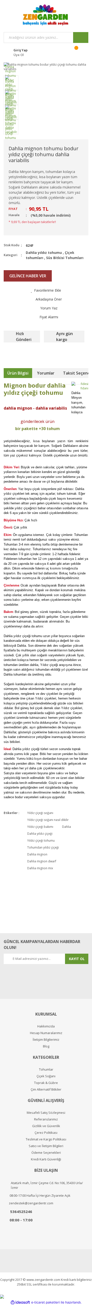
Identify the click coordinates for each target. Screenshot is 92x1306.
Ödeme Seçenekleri (46, 1153)
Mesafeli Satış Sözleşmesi (46, 1113)
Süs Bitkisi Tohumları (64, 257)
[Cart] (79, 52)
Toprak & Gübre (46, 1083)
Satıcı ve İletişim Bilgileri (46, 1146)
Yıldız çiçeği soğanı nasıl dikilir (48, 820)
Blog (46, 1046)
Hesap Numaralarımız (46, 1033)
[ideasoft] (20, 1302)
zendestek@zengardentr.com (31, 1203)
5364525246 (21, 1211)
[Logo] (46, 15)
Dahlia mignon (37, 854)
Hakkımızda (46, 1026)
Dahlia (66, 827)
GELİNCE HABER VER (27, 276)
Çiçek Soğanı (46, 1076)
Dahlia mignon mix (40, 868)
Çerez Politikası (46, 1133)
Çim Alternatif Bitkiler (46, 1089)
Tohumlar (46, 1069)
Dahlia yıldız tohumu (44, 252)
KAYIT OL (77, 958)
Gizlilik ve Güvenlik (46, 1126)
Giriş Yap (20, 50)
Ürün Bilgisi (17, 373)
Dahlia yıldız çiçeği (40, 834)
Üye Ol (18, 55)
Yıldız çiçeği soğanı (40, 813)
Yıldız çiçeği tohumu (41, 840)
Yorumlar (45, 373)
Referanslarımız (46, 1119)
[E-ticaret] (45, 1302)
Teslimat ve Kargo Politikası (46, 1139)
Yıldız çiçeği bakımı (40, 827)
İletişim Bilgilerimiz (46, 1039)
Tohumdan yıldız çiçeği (43, 847)
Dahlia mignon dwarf (41, 861)
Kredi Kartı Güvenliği (46, 1159)
